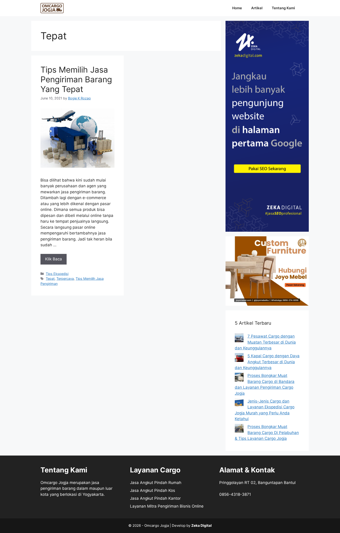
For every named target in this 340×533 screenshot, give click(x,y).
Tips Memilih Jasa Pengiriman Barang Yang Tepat (76, 79)
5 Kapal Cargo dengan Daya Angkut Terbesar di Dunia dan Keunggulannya (267, 362)
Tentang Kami (283, 8)
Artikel (257, 8)
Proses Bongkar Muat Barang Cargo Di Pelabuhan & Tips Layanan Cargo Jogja (267, 432)
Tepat (50, 278)
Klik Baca (53, 259)
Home (237, 8)
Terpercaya (65, 278)
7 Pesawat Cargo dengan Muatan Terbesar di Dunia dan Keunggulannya (265, 342)
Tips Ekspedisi (57, 274)
